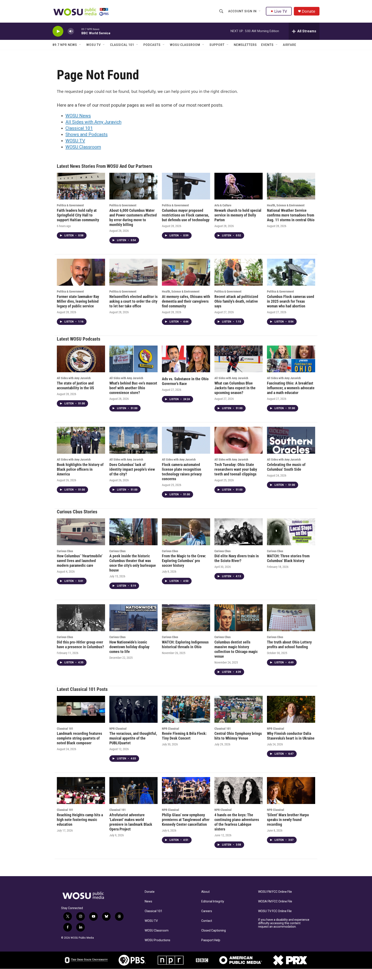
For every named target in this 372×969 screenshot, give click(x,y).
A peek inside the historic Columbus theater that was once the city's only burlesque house (132, 563)
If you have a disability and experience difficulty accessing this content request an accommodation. (283, 923)
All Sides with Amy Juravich (93, 122)
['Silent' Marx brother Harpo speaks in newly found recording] (291, 790)
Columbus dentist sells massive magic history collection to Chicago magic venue (236, 649)
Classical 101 (122, 45)
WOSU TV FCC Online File (275, 911)
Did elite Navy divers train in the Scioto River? (236, 558)
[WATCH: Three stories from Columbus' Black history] (291, 531)
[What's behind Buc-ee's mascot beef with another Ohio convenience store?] (133, 359)
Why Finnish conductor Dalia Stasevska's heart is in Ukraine (291, 735)
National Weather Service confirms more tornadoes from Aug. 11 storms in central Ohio (291, 215)
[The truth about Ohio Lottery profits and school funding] (291, 617)
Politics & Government (70, 205)
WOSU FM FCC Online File (275, 891)
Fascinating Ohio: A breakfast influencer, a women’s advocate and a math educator (291, 388)
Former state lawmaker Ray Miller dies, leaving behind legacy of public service (78, 301)
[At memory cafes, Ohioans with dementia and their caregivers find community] (186, 272)
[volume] (70, 31)
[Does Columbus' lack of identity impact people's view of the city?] (133, 440)
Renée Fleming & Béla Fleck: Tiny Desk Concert (184, 735)
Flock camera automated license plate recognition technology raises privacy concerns (182, 471)
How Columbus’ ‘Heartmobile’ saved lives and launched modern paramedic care (79, 561)
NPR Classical (118, 728)
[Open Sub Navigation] (260, 11)
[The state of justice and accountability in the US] (81, 359)
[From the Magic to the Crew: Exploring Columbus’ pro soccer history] (186, 531)
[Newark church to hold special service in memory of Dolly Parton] (238, 186)
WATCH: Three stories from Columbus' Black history (288, 558)
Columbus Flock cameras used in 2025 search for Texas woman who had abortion (290, 301)
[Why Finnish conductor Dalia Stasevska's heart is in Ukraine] (291, 709)
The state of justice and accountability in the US (75, 385)
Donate (308, 11)
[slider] (77, 31)
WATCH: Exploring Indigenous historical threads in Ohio (185, 644)
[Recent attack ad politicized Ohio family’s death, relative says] (238, 272)
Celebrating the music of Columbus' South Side (286, 467)
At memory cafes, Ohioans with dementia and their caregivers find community (186, 301)
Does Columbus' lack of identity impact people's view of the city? (132, 469)
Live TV (280, 11)
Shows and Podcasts (86, 134)
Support (217, 45)
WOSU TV (93, 45)
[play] (57, 31)
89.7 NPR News (65, 45)
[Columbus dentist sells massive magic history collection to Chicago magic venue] (238, 617)
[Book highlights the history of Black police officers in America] (81, 440)
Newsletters (245, 45)
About (205, 891)
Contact (206, 920)
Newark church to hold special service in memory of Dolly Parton (237, 215)
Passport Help (210, 940)
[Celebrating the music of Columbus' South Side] (291, 440)
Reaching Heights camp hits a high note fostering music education (80, 820)
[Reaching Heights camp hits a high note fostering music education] (81, 790)
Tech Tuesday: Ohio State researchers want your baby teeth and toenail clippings (235, 469)
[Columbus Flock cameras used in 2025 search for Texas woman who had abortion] (291, 272)
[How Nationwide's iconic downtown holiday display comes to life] (133, 617)
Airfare (289, 45)
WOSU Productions (157, 940)
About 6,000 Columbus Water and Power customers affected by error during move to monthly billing (133, 217)
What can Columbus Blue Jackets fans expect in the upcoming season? (235, 388)
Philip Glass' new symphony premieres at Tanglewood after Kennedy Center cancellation (185, 820)
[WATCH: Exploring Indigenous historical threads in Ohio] (186, 617)
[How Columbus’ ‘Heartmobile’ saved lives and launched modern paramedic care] (81, 531)
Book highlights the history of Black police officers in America (80, 469)
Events (267, 45)
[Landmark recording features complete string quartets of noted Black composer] (81, 709)
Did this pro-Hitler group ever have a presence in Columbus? (80, 644)
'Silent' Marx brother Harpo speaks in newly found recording (288, 820)
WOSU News (78, 115)
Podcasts (152, 45)
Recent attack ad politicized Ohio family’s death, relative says (236, 301)
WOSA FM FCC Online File (275, 901)
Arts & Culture (222, 205)
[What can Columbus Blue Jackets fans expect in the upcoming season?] (238, 359)
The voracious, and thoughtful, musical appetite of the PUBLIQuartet (133, 738)
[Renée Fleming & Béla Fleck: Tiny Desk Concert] (186, 709)
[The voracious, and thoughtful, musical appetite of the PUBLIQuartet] (133, 709)
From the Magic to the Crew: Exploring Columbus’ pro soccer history (184, 561)
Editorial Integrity (212, 901)
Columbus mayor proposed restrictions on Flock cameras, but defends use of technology (185, 215)
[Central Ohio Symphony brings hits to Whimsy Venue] (238, 709)
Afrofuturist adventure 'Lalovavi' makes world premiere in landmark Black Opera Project (130, 822)
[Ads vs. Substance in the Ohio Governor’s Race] (186, 359)
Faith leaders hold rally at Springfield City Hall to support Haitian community (78, 215)
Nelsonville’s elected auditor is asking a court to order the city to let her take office (133, 301)
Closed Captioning (213, 930)
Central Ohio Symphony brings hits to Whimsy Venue (238, 735)
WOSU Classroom (185, 45)
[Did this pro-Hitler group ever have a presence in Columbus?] (81, 617)
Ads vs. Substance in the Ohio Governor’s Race (185, 381)
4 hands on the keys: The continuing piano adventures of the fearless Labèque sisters (236, 822)
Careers (206, 911)
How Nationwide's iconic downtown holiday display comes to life (129, 647)
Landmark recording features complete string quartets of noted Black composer (79, 738)
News (148, 901)
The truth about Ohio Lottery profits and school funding (289, 644)
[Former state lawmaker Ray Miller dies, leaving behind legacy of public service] (81, 272)
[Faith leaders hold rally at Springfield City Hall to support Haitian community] (81, 186)
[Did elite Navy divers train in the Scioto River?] (238, 531)
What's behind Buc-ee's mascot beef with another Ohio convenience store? (133, 388)
